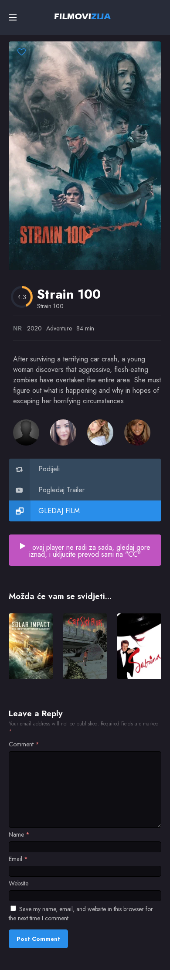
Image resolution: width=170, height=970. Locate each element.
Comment (24, 744)
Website (18, 883)
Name (19, 834)
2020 (34, 328)
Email (18, 858)
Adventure (59, 328)
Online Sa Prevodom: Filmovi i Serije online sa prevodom (82, 16)
